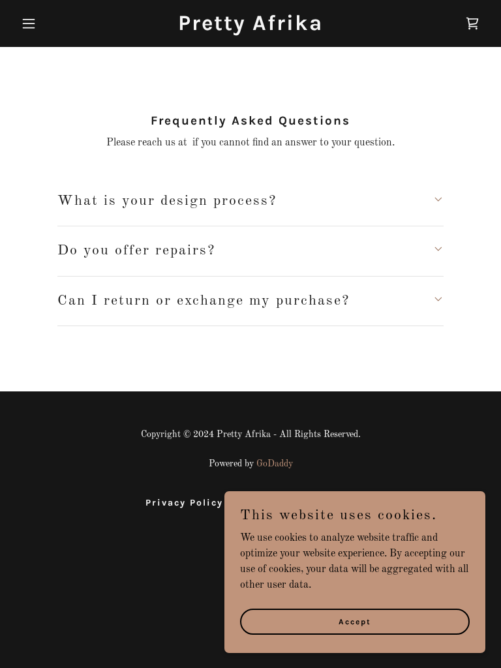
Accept (355, 621)
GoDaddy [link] (274, 463)
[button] (51, 23)
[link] (250, 27)
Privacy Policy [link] (184, 502)
